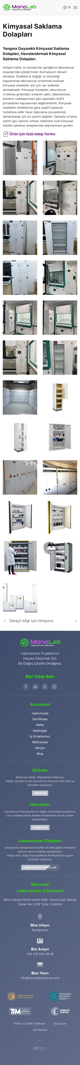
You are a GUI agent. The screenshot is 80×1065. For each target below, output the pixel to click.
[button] (67, 7)
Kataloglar (40, 730)
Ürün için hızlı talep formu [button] (31, 134)
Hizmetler (40, 827)
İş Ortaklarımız (40, 736)
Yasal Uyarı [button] (59, 1023)
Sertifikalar (40, 719)
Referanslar (40, 742)
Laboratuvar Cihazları (40, 867)
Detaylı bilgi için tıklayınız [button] (31, 621)
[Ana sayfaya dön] (19, 7)
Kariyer (40, 748)
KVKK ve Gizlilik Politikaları (29, 1023)
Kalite (40, 725)
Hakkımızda (40, 713)
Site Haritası (40, 1029)
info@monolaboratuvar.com (40, 978)
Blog (40, 753)
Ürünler (40, 793)
